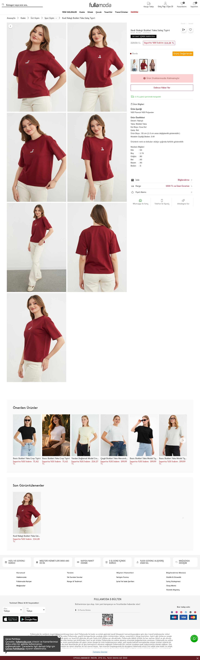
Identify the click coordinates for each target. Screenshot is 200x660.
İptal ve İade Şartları (125, 581)
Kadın (23, 18)
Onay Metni (171, 586)
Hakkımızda (21, 577)
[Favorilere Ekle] (189, 29)
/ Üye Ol (169, 6)
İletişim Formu (122, 577)
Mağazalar (20, 586)
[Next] (183, 440)
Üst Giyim (35, 18)
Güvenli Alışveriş (173, 590)
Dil (28, 609)
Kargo (162, 186)
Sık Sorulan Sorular (74, 577)
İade (157, 180)
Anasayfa (11, 18)
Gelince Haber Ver (162, 88)
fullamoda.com (23, 642)
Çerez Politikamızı (15, 649)
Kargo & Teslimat (74, 581)
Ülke (5, 609)
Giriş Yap (161, 6)
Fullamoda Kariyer (24, 581)
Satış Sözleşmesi (173, 581)
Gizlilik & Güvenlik (173, 577)
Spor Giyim (49, 18)
